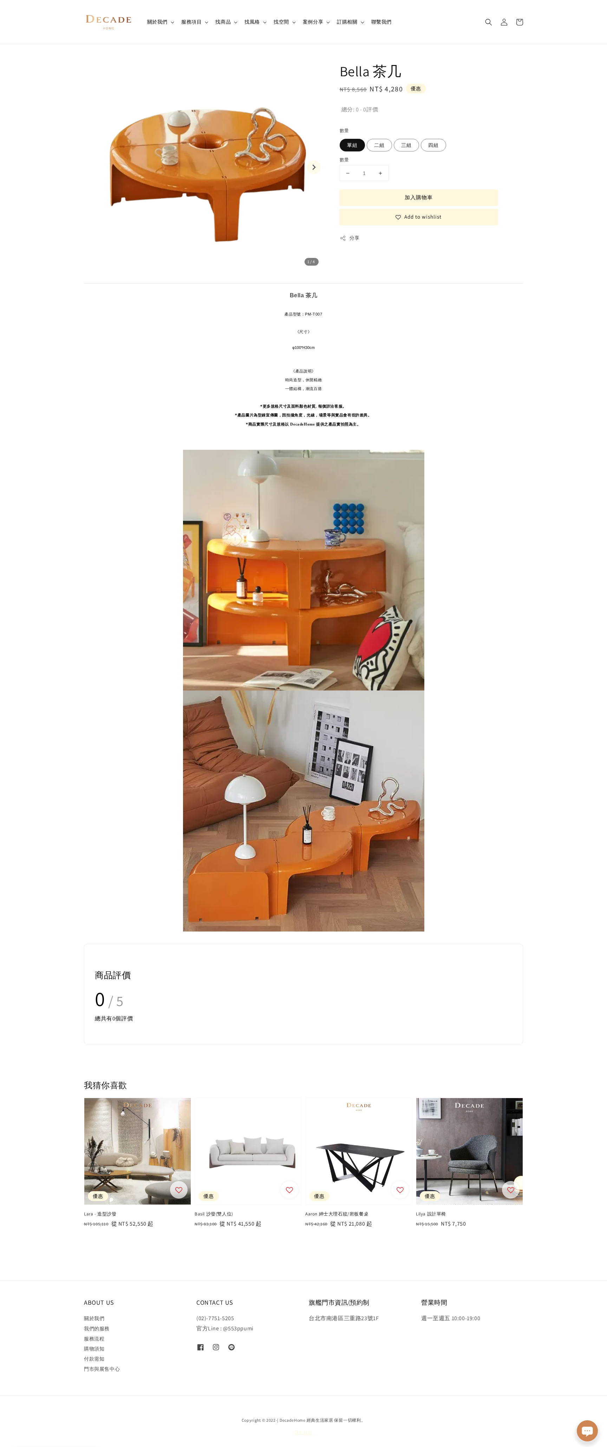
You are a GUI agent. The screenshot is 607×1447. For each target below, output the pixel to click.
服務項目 (191, 22)
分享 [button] (355, 238)
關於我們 (157, 22)
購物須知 (94, 1348)
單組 (352, 145)
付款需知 (94, 1359)
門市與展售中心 (102, 1369)
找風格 (252, 22)
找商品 (223, 22)
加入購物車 (419, 197)
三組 (406, 145)
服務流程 (94, 1339)
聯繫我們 (381, 22)
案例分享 (313, 22)
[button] (488, 22)
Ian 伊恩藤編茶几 (53, 1429)
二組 (379, 145)
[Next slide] (314, 167)
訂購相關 (347, 22)
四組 (433, 145)
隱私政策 (304, 1432)
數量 (344, 131)
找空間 (281, 22)
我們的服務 (97, 1328)
